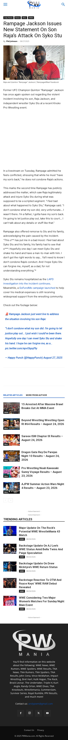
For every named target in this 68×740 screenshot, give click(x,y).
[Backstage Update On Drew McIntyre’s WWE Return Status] (10, 567)
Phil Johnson (11, 41)
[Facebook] (17, 379)
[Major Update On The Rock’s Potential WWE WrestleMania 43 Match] (10, 531)
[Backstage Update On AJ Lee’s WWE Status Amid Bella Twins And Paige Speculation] (10, 549)
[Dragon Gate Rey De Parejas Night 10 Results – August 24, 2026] (11, 456)
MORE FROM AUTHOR (36, 395)
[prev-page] (5, 500)
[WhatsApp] (55, 379)
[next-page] (11, 500)
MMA (31, 17)
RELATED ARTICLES (12, 395)
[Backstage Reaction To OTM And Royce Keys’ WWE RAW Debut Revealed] (10, 583)
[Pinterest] (39, 379)
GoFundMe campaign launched (37, 287)
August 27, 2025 (52, 357)
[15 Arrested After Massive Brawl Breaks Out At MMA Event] (11, 408)
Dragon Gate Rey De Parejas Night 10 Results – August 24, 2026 (40, 455)
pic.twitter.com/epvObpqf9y (21, 348)
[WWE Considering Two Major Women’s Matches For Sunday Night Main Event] (10, 601)
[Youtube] (47, 713)
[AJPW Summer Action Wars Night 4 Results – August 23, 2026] (11, 488)
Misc (24, 17)
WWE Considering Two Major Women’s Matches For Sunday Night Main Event (41, 601)
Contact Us (29, 730)
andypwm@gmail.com (40, 703)
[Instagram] (29, 713)
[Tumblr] (62, 379)
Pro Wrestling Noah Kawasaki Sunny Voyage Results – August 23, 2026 (41, 471)
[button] (5, 4)
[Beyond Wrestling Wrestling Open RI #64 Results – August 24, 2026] (11, 424)
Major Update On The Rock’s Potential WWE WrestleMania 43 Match (39, 531)
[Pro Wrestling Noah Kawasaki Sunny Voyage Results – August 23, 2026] (11, 472)
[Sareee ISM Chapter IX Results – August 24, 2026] (11, 440)
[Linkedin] (47, 379)
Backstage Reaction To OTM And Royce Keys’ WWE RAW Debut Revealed (40, 583)
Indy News (8, 17)
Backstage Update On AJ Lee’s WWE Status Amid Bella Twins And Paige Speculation (41, 549)
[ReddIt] (32, 379)
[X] (24, 379)
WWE (22, 539)
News (17, 17)
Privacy (40, 730)
